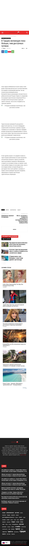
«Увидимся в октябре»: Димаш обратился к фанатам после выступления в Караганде (12, 493)
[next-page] (4, 263)
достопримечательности (8, 517)
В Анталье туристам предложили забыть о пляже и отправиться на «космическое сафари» (18, 251)
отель (21, 522)
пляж (3, 524)
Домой (2, 36)
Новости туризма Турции (11, 36)
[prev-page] (2, 263)
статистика (23, 526)
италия (8, 519)
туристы (10, 531)
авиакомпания (10, 512)
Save (10, 51)
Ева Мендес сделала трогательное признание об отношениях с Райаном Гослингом (13, 502)
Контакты (24, 544)
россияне (4, 526)
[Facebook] (2, 51)
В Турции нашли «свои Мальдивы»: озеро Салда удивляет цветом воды (16, 258)
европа (16, 517)
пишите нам (23, 454)
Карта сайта (10, 544)
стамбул (17, 526)
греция (17, 515)
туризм (17, 529)
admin (4, 48)
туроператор (16, 531)
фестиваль (9, 534)
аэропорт (4, 515)
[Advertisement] (14, 15)
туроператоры (13, 209)
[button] (2, 33)
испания (4, 519)
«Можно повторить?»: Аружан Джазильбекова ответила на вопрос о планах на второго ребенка (13, 475)
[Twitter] (6, 51)
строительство (4, 529)
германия (13, 515)
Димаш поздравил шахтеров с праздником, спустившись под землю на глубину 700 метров (13, 488)
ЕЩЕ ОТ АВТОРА (6, 239)
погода (10, 524)
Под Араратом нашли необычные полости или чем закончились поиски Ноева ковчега (18, 244)
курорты (4, 522)
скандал (8, 526)
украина (4, 534)
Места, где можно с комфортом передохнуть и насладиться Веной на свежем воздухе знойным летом (21, 219)
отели (17, 522)
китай (15, 519)
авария (3, 512)
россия (21, 524)
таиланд (12, 529)
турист (22, 529)
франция (13, 534)
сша (9, 529)
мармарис (8, 522)
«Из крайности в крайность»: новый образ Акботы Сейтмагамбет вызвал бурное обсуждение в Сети (14, 470)
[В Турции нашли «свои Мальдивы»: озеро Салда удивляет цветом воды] (4, 258)
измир (24, 517)
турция (19, 209)
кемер (11, 519)
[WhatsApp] (12, 51)
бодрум (8, 515)
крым (18, 519)
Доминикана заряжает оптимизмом (7, 216)
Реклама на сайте (18, 544)
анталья (21, 512)
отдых (13, 522)
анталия (17, 512)
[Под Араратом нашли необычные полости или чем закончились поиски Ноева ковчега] (4, 244)
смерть (12, 526)
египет (20, 517)
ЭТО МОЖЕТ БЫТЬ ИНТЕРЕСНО (9, 236)
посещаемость (15, 524)
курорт (21, 519)
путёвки (7, 209)
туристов (4, 531)
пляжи (6, 524)
